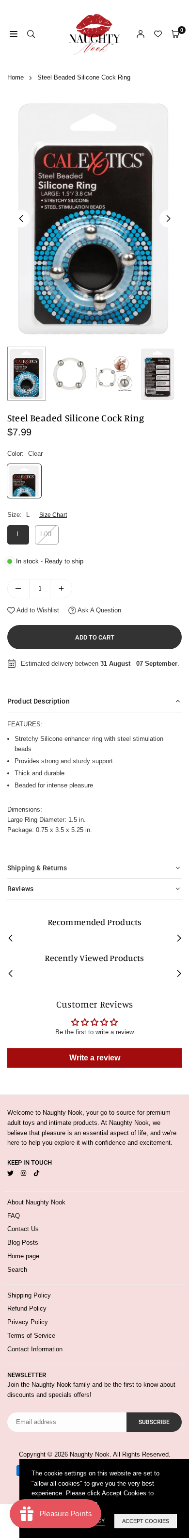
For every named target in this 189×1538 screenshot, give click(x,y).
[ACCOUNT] (140, 34)
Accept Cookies (145, 1521)
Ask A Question (98, 610)
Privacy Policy (27, 1322)
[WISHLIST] (158, 34)
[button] (168, 218)
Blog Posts (22, 1242)
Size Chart (53, 515)
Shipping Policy (29, 1295)
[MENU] (13, 34)
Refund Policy (27, 1308)
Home (15, 77)
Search (17, 1269)
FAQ (13, 1215)
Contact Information (35, 1349)
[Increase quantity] (61, 588)
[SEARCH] (31, 34)
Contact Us (23, 1229)
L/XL (46, 534)
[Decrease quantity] (18, 588)
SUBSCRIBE (154, 1422)
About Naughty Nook (36, 1202)
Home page (23, 1256)
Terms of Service (31, 1335)
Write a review (94, 1058)
